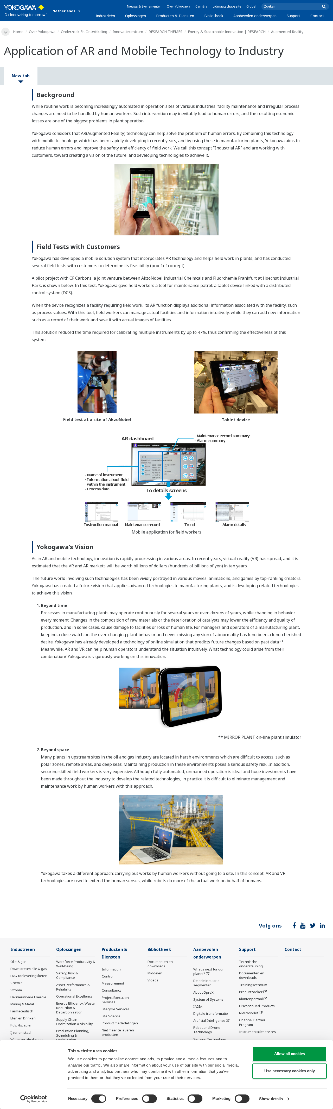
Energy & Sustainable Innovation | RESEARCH (227, 31)
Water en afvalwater (26, 1039)
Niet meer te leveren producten (118, 1032)
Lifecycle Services (116, 1009)
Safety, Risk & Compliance (67, 975)
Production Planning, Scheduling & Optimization (72, 1035)
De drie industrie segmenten (206, 982)
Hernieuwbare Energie (28, 997)
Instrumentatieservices (257, 1031)
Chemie (16, 982)
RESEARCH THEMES (165, 31)
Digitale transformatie (210, 1013)
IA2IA (197, 1006)
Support (293, 15)
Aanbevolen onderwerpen (255, 15)
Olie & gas (18, 961)
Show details (271, 1099)
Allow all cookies (289, 1053)
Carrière (201, 6)
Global (251, 6)
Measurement (113, 983)
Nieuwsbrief (248, 1013)
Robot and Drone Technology (206, 1029)
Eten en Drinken (23, 1018)
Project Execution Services (115, 999)
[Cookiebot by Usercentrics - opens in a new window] (33, 1099)
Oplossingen (135, 15)
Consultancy (111, 990)
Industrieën (105, 15)
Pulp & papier (21, 1025)
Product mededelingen (120, 1023)
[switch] (149, 1098)
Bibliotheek (213, 15)
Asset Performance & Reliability (73, 987)
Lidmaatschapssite (227, 6)
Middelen (155, 973)
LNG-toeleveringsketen (28, 975)
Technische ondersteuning (251, 963)
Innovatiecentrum (128, 31)
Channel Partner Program (252, 1022)
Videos (153, 980)
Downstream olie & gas (28, 968)
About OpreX (203, 992)
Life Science (111, 1016)
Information (111, 969)
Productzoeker (250, 991)
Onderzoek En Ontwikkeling (84, 31)
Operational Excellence (74, 996)
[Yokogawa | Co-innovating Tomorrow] (25, 10)
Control (107, 976)
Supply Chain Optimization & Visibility (74, 1021)
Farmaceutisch (21, 1011)
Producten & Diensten (175, 15)
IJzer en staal (20, 1032)
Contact (317, 15)
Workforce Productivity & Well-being (75, 963)
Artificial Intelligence (209, 1020)
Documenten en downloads (160, 963)
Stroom (16, 990)
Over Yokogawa (178, 6)
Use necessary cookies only (289, 1071)
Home (18, 31)
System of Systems (208, 999)
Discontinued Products (257, 1006)
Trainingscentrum (253, 984)
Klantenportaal (251, 999)
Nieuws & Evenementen (144, 6)
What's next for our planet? (208, 971)
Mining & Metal (22, 1004)
